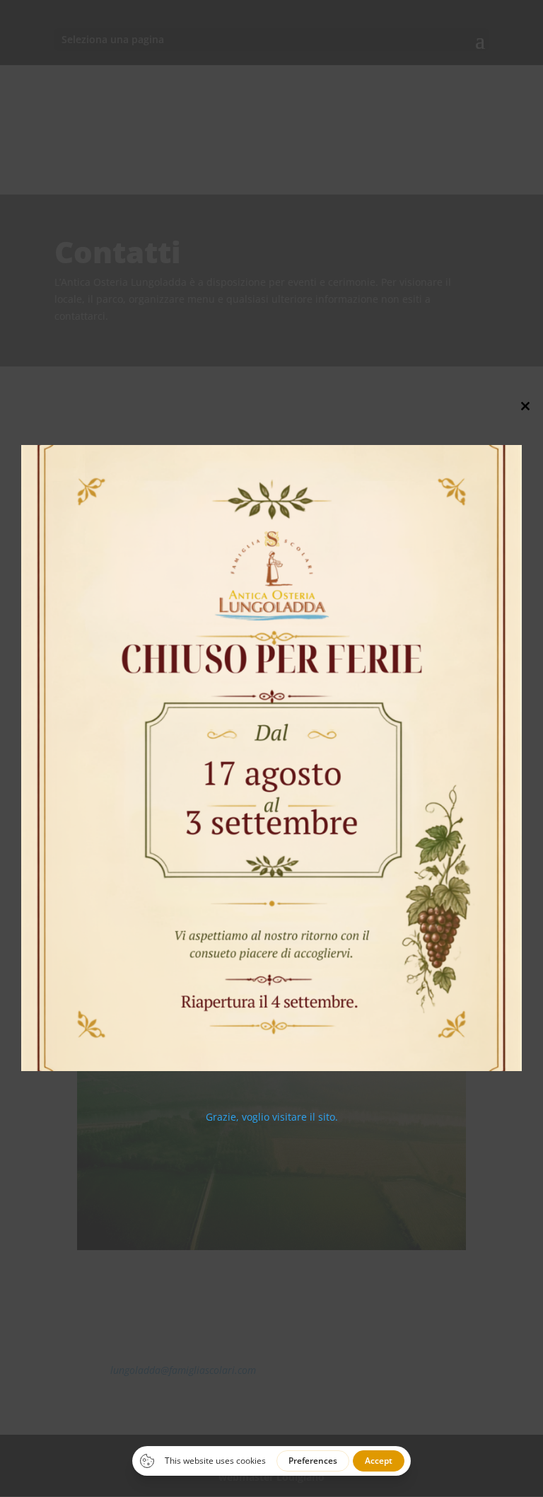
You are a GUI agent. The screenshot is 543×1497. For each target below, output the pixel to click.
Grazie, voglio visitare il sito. (272, 1116)
